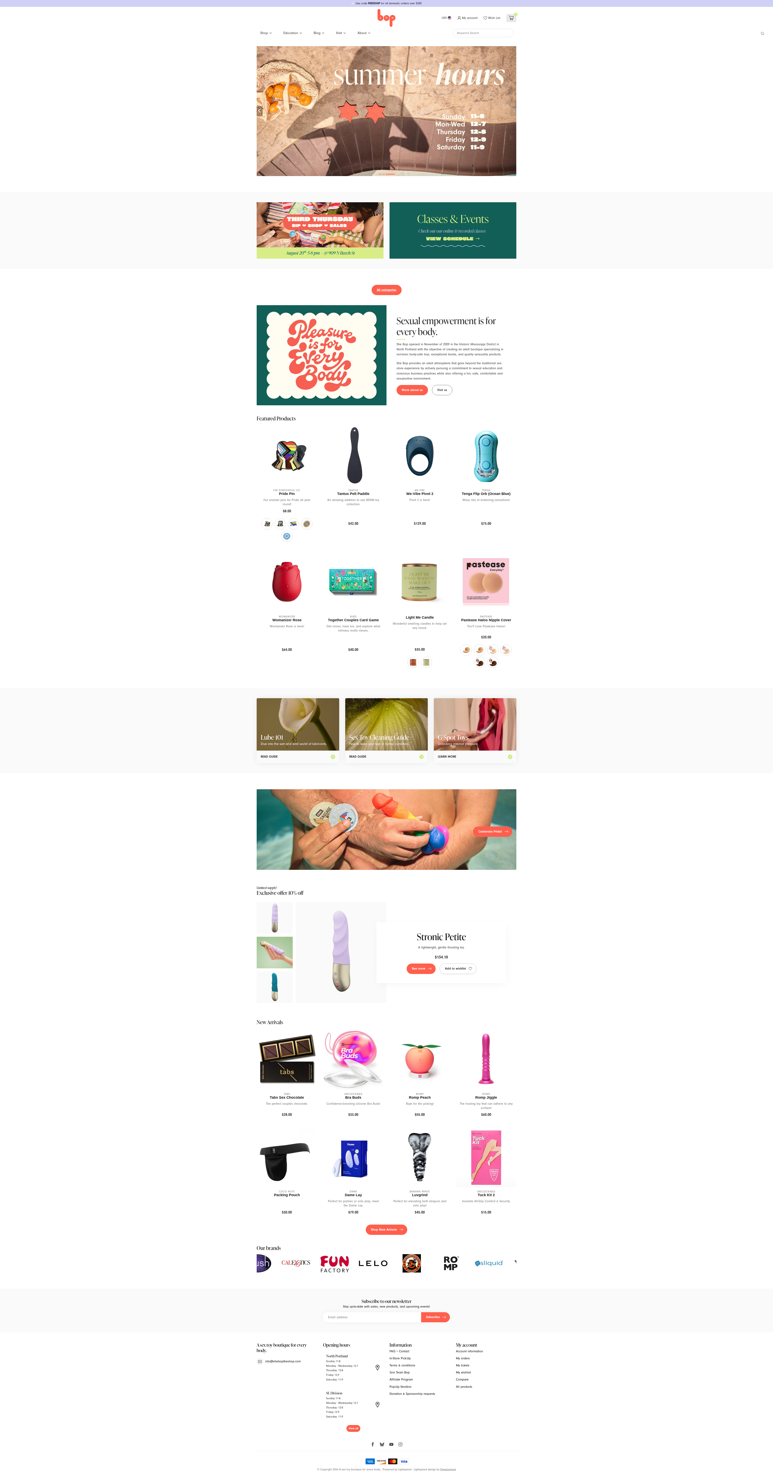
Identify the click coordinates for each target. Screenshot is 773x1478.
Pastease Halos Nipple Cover (486, 620)
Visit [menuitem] (339, 33)
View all (353, 1428)
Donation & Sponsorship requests (412, 1394)
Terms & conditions (402, 1365)
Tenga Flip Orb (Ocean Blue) (486, 494)
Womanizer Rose (287, 620)
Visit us (442, 390)
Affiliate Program (401, 1379)
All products (464, 1387)
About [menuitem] (362, 33)
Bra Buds (353, 1097)
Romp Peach (420, 1097)
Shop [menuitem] (264, 33)
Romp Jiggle (486, 1097)
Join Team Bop (400, 1372)
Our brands (269, 1248)
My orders (463, 1358)
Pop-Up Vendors (400, 1387)
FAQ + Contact (399, 1351)
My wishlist (463, 1372)
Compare (462, 1379)
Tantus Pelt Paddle (353, 494)
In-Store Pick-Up (400, 1358)
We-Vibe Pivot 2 (419, 494)
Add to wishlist (455, 968)
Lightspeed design (425, 1469)
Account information (469, 1351)
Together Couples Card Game (353, 620)
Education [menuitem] (290, 33)
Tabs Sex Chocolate (287, 1097)
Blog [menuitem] (317, 33)
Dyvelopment (448, 1469)
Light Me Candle (420, 617)
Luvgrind (420, 1195)
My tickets (462, 1365)
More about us (412, 390)
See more (418, 968)
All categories (386, 290)
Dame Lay (353, 1195)
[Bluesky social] (382, 1444)
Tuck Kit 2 (486, 1195)
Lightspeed (404, 1469)
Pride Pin (287, 494)
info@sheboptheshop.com (283, 1361)
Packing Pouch (287, 1195)
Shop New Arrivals (384, 1229)
